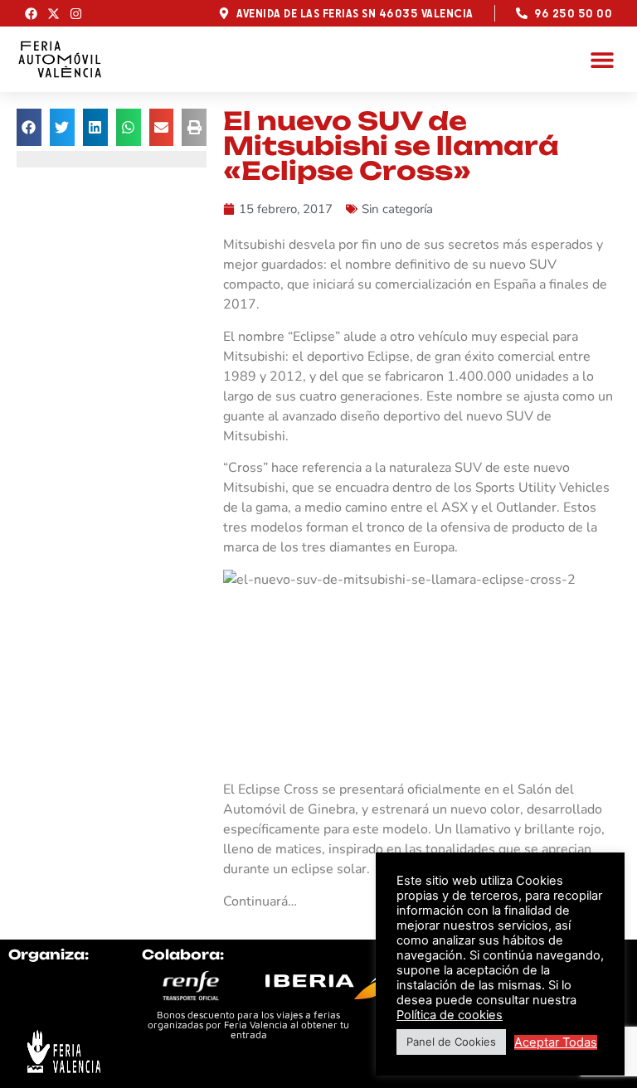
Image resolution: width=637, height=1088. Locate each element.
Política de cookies (449, 1015)
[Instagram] (76, 13)
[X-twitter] (53, 13)
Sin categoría (397, 209)
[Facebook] (31, 13)
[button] (601, 59)
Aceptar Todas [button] (555, 1042)
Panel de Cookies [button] (451, 1041)
